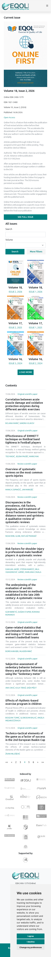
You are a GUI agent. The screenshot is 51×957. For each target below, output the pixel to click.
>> (42, 762)
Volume (9, 239)
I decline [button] (31, 942)
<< (6, 762)
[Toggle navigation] (47, 6)
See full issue (25, 217)
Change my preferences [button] (30, 947)
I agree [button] (30, 936)
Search (8, 229)
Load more (25, 372)
